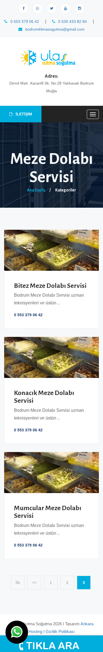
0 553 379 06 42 (24, 21)
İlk (18, 582)
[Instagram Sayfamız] (79, 8)
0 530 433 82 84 (72, 21)
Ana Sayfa (36, 190)
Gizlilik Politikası (60, 631)
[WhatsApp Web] (37, 8)
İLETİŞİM (23, 114)
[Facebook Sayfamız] (23, 8)
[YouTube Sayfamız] (65, 8)
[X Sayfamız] (51, 8)
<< (34, 582)
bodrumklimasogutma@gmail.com (54, 29)
